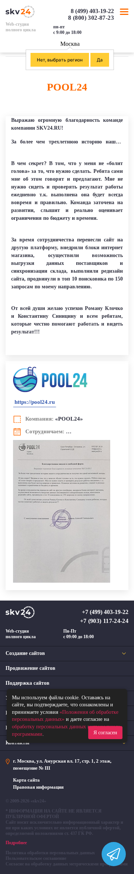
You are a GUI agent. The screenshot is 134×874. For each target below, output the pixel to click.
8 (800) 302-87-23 (91, 18)
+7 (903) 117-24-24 (104, 621)
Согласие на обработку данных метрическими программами (67, 864)
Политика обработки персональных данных (50, 852)
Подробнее (16, 842)
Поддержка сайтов (28, 683)
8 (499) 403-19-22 (92, 11)
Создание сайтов (25, 653)
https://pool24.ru (35, 402)
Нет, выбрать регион (60, 60)
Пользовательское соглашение (36, 858)
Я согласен (105, 732)
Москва (70, 44)
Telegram (124, 32)
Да (100, 60)
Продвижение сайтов (30, 668)
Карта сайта (26, 780)
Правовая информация (38, 787)
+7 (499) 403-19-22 (105, 612)
